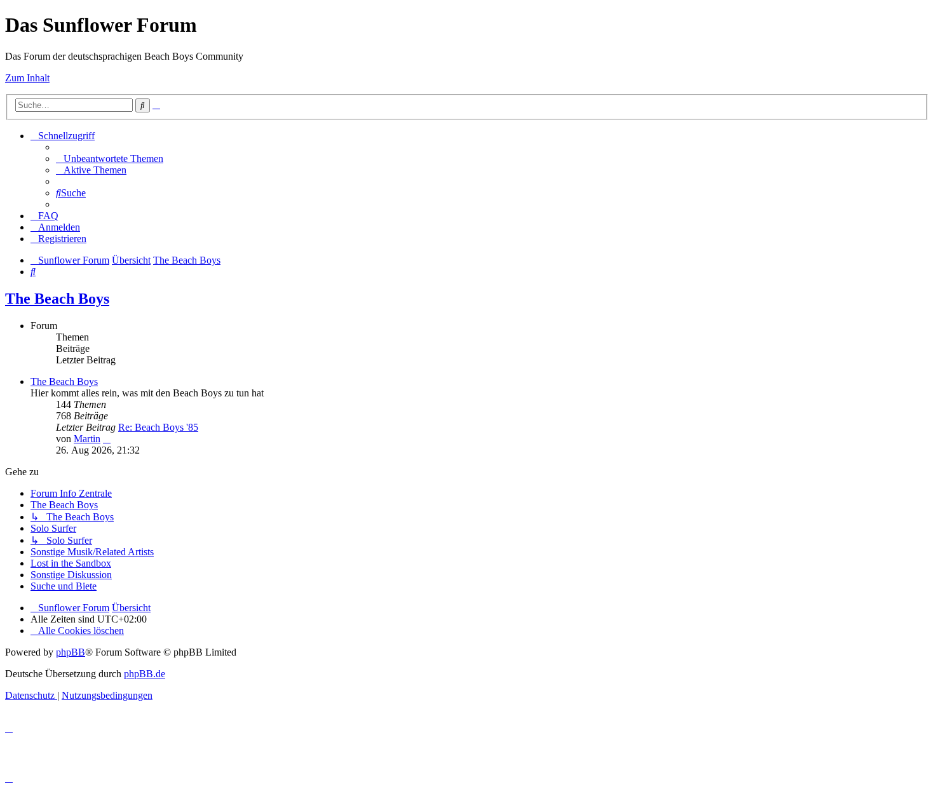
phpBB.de (144, 673)
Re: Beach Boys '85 (158, 427)
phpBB (70, 652)
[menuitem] (109, 158)
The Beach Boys (57, 298)
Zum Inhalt (27, 77)
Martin (87, 438)
